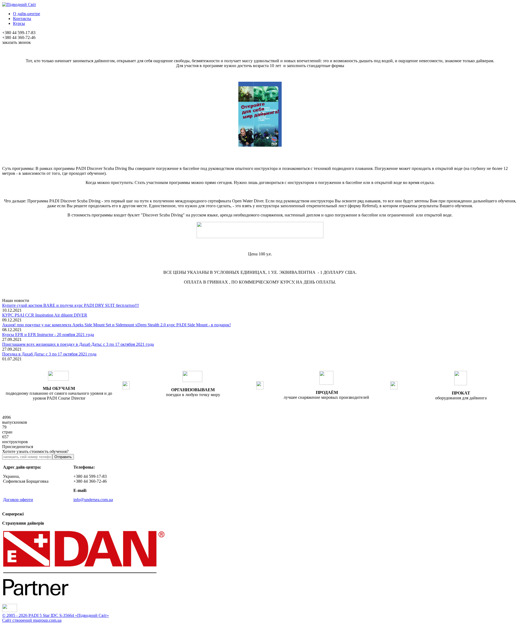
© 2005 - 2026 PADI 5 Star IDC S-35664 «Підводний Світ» (55, 615)
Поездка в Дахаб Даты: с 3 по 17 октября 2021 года (49, 354)
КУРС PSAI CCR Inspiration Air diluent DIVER (44, 315)
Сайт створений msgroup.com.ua (31, 620)
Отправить (63, 457)
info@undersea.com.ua (93, 499)
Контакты (22, 18)
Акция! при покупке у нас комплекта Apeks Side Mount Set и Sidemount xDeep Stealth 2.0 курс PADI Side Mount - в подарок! (116, 325)
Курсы (19, 23)
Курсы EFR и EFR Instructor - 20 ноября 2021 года (48, 334)
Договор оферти (18, 499)
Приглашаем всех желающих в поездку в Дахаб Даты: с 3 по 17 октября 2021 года (78, 344)
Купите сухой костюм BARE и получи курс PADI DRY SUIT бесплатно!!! (70, 305)
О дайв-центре (26, 13)
